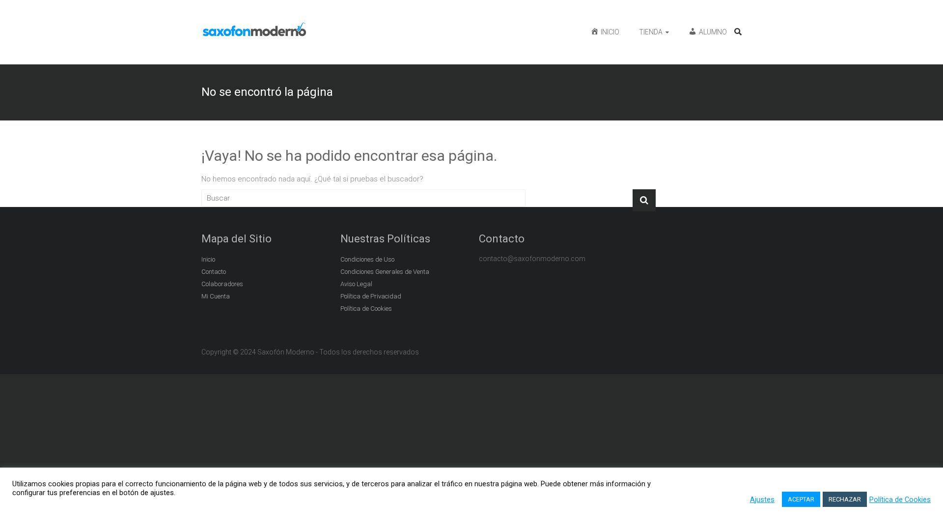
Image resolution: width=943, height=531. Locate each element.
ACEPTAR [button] (801, 499)
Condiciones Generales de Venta (384, 271)
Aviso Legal (356, 284)
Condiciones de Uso (367, 259)
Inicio (208, 259)
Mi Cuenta (215, 296)
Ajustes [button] (762, 499)
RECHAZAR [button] (845, 499)
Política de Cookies (366, 308)
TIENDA (651, 32)
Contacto (213, 271)
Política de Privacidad (370, 296)
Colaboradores (222, 284)
